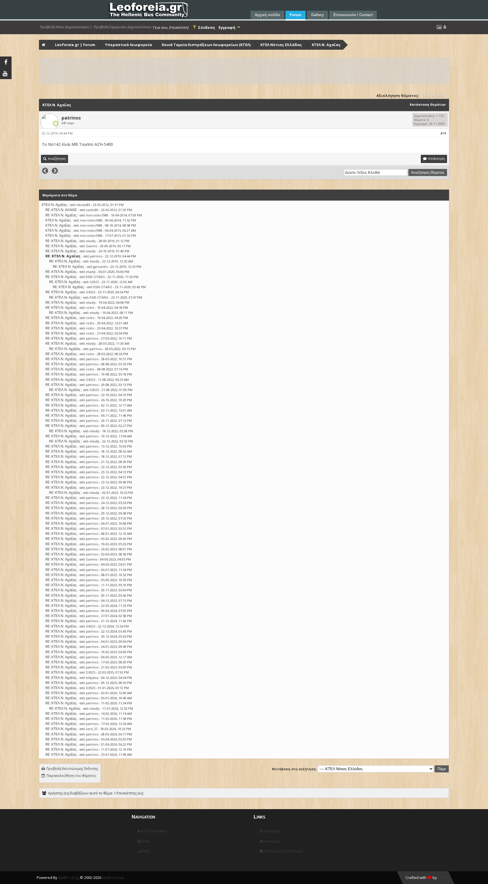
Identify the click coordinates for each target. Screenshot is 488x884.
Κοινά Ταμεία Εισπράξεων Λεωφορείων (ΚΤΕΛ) (206, 44)
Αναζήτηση (271, 831)
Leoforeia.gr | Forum (75, 44)
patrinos (71, 118)
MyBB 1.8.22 (68, 877)
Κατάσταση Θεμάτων (428, 104)
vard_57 (91, 729)
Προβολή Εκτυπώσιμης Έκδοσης (72, 768)
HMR (442, 877)
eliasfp (91, 241)
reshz (90, 307)
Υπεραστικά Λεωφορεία (128, 44)
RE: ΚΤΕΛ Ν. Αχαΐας (61, 215)
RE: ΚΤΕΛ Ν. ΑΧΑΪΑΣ (61, 209)
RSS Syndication (153, 831)
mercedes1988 (97, 215)
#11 (443, 133)
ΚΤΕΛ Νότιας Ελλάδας (281, 44)
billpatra (92, 678)
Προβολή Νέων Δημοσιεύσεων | (66, 27)
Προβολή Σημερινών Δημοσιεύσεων (122, 27)
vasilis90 (92, 210)
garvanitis (100, 266)
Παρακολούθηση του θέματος (71, 775)
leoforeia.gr (272, 841)
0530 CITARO (95, 277)
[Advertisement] (209, 71)
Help (145, 841)
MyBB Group (112, 877)
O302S (94, 282)
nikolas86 (83, 205)
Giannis (91, 246)
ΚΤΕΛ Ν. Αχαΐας (326, 44)
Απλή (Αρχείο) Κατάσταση (283, 851)
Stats (145, 851)
